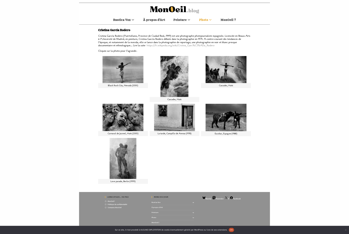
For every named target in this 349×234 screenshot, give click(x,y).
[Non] (345, 230)
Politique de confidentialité (117, 204)
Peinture (155, 212)
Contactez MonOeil (114, 207)
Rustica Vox (156, 202)
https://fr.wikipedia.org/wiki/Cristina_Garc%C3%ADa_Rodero (180, 45)
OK (231, 230)
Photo (154, 217)
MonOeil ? (111, 201)
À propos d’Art (157, 207)
